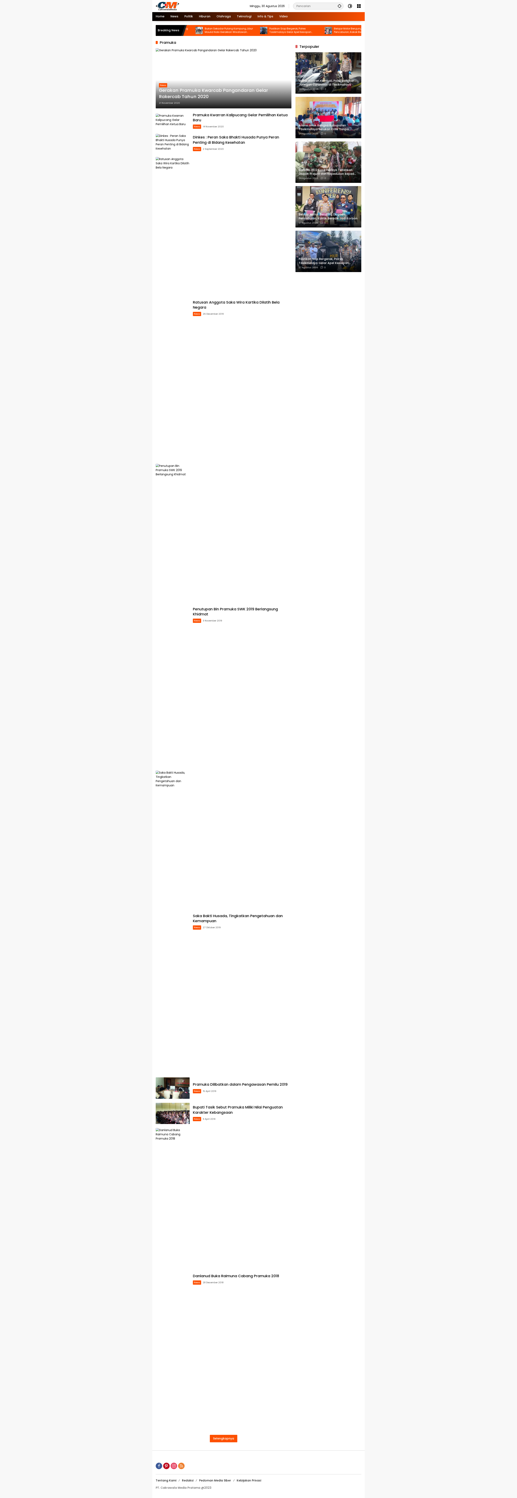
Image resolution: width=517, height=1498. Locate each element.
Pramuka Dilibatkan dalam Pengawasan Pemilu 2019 (240, 1084)
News (163, 85)
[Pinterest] (166, 1466)
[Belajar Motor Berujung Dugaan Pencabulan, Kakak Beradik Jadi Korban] (284, 30)
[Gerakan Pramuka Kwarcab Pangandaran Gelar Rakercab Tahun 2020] (223, 78)
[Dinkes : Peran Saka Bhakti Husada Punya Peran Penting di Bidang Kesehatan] (173, 143)
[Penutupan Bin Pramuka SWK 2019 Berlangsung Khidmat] (173, 615)
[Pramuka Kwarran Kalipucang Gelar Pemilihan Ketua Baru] (173, 121)
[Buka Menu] (358, 6)
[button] (339, 6)
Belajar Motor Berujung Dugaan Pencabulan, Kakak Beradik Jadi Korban (314, 30)
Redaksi (187, 1480)
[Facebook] (159, 1466)
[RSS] (181, 1466)
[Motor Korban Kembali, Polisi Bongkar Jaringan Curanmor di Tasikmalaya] (348, 30)
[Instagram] (174, 1466)
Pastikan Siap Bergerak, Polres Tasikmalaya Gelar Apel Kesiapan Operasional (246, 30)
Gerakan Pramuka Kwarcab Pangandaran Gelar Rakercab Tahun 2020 (213, 93)
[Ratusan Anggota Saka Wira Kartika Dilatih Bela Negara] (173, 308)
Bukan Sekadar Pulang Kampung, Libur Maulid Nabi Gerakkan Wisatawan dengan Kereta (185, 30)
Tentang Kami (166, 1480)
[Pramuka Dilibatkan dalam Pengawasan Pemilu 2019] (173, 1088)
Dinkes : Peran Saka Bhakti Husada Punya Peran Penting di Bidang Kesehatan (236, 140)
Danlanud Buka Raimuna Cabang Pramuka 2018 (236, 1275)
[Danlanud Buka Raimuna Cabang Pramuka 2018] (173, 1279)
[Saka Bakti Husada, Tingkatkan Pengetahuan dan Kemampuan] (173, 922)
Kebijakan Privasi (249, 1480)
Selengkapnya (223, 1438)
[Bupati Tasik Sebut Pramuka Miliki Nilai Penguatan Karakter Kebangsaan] (173, 1113)
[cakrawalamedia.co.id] (191, 6)
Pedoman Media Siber (215, 1480)
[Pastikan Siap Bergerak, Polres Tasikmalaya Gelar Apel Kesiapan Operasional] (219, 30)
